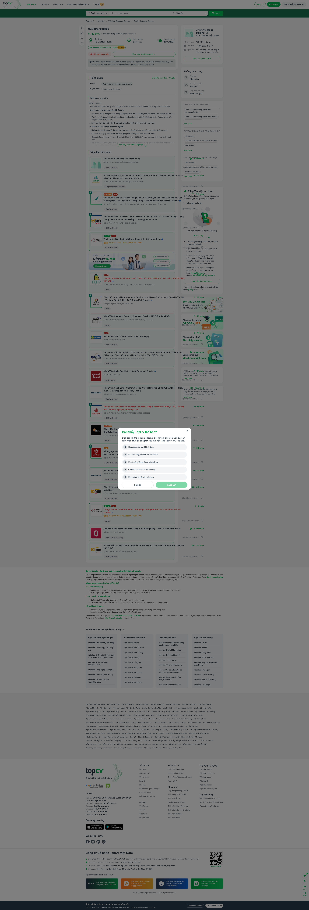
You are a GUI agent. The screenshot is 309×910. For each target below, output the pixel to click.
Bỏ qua (137, 485)
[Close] (187, 431)
